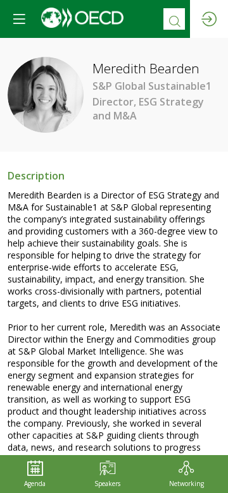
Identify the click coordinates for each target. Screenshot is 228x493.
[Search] (174, 19)
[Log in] (209, 19)
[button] (19, 19)
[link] (35, 474)
